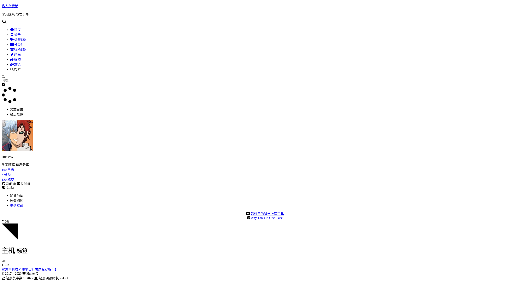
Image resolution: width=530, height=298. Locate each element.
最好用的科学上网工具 (267, 214)
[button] (3, 85)
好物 (17, 59)
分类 (18, 44)
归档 (20, 49)
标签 (20, 39)
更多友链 (16, 205)
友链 (17, 64)
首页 (17, 29)
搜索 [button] (17, 69)
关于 (17, 34)
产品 (17, 54)
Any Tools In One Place (267, 218)
